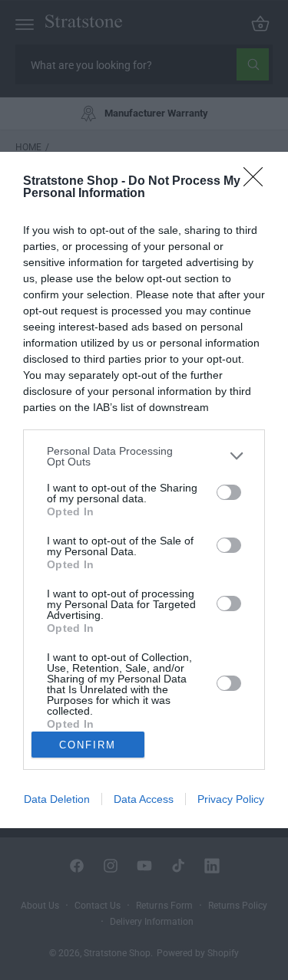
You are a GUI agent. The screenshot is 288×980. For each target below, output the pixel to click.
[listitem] (144, 456)
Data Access (144, 799)
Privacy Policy (230, 799)
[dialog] (144, 490)
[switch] (229, 492)
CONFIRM (87, 745)
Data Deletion (57, 799)
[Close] (258, 181)
